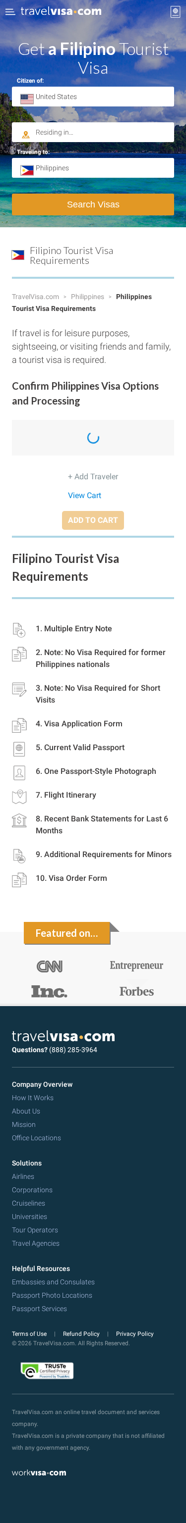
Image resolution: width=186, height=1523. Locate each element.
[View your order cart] (175, 11)
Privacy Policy (135, 1333)
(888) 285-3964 (73, 1050)
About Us (26, 1111)
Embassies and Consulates (53, 1282)
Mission (24, 1124)
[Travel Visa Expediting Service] (61, 11)
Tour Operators (35, 1230)
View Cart (84, 495)
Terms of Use (30, 1333)
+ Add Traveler (93, 476)
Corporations (32, 1190)
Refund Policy (82, 1333)
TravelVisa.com (36, 297)
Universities (29, 1216)
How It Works (33, 1098)
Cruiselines (28, 1203)
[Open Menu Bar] (10, 12)
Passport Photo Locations (52, 1295)
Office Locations (36, 1138)
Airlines (23, 1176)
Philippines (88, 297)
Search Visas (93, 204)
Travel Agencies (36, 1243)
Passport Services (39, 1309)
